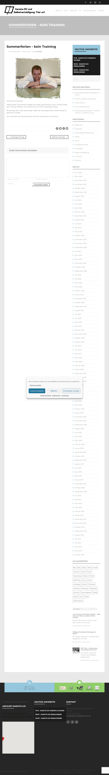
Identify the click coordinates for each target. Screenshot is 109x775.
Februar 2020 (80, 366)
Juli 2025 (78, 200)
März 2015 (78, 551)
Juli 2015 (78, 539)
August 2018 (79, 429)
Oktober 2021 (80, 302)
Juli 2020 (78, 346)
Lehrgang (76, 584)
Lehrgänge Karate (81, 145)
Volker (86, 596)
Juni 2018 (78, 433)
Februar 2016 (79, 511)
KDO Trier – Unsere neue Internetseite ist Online (89, 649)
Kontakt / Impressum (88, 770)
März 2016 (78, 507)
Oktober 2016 (80, 488)
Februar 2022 (80, 291)
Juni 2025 (78, 204)
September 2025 (81, 192)
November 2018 (80, 421)
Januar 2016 (79, 515)
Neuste (83, 609)
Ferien (89, 572)
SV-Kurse (78, 156)
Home (53, 770)
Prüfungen (79, 149)
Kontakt (101, 10)
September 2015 (81, 531)
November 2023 (81, 243)
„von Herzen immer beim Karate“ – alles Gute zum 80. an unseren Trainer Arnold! (86, 615)
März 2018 (78, 440)
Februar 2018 (79, 444)
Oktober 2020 (80, 338)
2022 (78, 567)
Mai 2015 (78, 543)
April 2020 (78, 358)
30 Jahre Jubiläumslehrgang (85, 99)
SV (80, 10)
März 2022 (78, 287)
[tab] (77, 609)
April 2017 (78, 472)
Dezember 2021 (80, 299)
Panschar (92, 584)
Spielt (95, 592)
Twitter (90, 2)
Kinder (92, 576)
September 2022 (81, 271)
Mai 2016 (78, 499)
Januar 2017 (79, 480)
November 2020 (81, 334)
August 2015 (79, 535)
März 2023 (78, 259)
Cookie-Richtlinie (45, 395)
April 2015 (78, 547)
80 (74, 567)
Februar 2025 (80, 212)
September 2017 (81, 460)
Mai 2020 (78, 354)
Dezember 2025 (80, 180)
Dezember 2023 (80, 239)
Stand (75, 596)
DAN (83, 572)
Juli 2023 (78, 251)
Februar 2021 (79, 330)
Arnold (95, 567)
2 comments (86, 626)
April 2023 (78, 255)
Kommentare (92, 609)
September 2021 (81, 306)
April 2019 (78, 401)
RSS (100, 2)
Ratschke (93, 588)
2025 (89, 567)
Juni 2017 (78, 468)
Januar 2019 (79, 413)
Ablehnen (53, 391)
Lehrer (89, 580)
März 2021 (78, 326)
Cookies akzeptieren (37, 391)
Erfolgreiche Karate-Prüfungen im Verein (84, 632)
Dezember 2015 (80, 519)
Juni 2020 (78, 350)
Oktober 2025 (80, 188)
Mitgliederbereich (67, 772)
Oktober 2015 (80, 527)
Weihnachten (78, 601)
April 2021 (78, 322)
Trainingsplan (75, 770)
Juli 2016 (78, 496)
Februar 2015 (79, 555)
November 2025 (81, 184)
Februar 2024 (80, 236)
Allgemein (38, 51)
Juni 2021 (78, 318)
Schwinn (76, 592)
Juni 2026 (78, 172)
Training (78, 160)
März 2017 (78, 476)
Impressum (65, 395)
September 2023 (81, 247)
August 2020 (79, 342)
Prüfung (76, 588)
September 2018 (81, 425)
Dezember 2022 (80, 263)
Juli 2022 (78, 275)
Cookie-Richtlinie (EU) (82, 772)
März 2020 (78, 362)
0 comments (86, 642)
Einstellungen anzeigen (71, 391)
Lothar (84, 584)
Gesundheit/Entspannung (84, 133)
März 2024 (78, 232)
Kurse (77, 141)
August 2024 (79, 220)
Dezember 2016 (80, 484)
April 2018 (78, 436)
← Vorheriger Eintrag (16, 137)
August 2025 (79, 196)
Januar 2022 (79, 295)
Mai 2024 (78, 228)
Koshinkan (77, 580)
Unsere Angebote (63, 770)
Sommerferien (86, 592)
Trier (80, 596)
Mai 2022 (78, 279)
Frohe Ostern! (80, 103)
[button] (3, 739)
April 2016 (78, 503)
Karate (77, 137)
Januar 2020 (79, 369)
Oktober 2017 (80, 456)
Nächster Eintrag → (59, 137)
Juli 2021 (78, 314)
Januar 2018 (79, 448)
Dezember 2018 (80, 417)
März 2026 (78, 176)
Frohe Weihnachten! (82, 107)
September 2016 (81, 492)
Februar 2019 (79, 409)
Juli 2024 (78, 224)
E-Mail (67, 128)
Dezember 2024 (81, 216)
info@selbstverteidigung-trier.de (78, 716)
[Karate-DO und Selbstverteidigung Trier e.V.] (24, 10)
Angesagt (76, 609)
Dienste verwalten (35, 385)
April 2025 (78, 208)
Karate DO (73, 10)
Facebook (85, 2)
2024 (84, 567)
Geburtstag (77, 576)
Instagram (95, 2)
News (66, 10)
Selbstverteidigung (82, 152)
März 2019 (78, 405)
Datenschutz (56, 395)
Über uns (58, 10)
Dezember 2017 (80, 452)
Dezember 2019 (80, 373)
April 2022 (78, 283)
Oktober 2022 (80, 267)
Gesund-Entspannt (89, 10)
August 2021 (79, 310)
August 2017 (79, 464)
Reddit (63, 128)
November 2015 (80, 523)
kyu (84, 580)
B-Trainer (76, 572)
